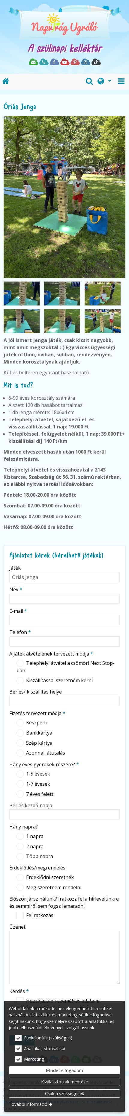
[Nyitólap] (64, 23)
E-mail (18, 611)
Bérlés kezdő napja (30, 805)
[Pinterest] (74, 62)
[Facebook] (54, 62)
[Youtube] (64, 62)
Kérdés (19, 991)
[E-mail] (33, 62)
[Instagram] (85, 62)
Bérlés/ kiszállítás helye (35, 691)
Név (15, 589)
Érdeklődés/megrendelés (37, 867)
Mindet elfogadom (64, 1070)
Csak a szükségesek (64, 1093)
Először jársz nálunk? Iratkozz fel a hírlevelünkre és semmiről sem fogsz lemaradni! (64, 902)
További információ (28, 1104)
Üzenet (17, 927)
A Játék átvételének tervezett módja (51, 653)
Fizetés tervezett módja (37, 713)
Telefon (20, 632)
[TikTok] (96, 62)
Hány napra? (23, 826)
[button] (121, 82)
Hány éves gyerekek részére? (44, 764)
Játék (15, 568)
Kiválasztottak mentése (64, 1082)
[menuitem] (5, 82)
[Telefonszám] (43, 62)
